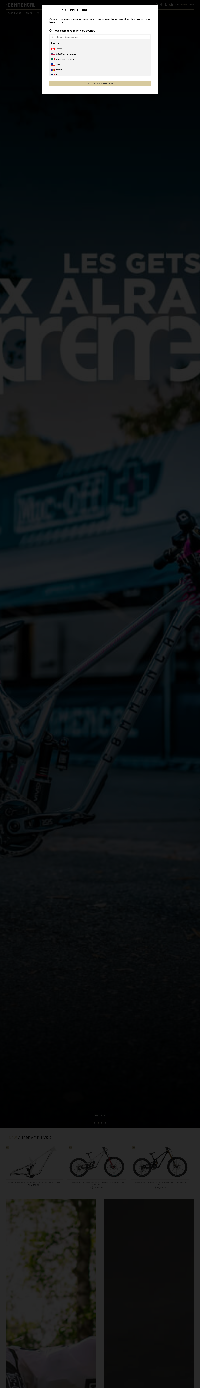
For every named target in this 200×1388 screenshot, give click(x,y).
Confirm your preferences (100, 84)
